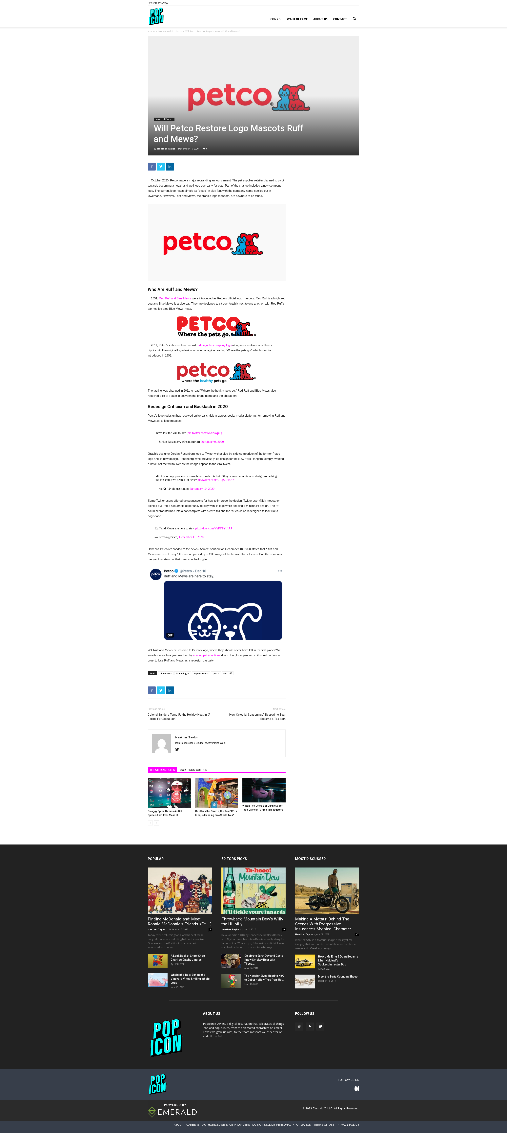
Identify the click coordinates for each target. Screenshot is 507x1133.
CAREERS (192, 1124)
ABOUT (178, 1124)
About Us (320, 19)
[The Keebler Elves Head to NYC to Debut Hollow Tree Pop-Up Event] (231, 981)
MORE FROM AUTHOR (193, 770)
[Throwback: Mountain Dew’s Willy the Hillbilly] (253, 890)
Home (151, 31)
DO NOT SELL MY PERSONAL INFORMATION (281, 1124)
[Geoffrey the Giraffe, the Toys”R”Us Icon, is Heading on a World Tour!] (216, 793)
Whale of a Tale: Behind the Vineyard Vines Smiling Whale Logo (190, 978)
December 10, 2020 (202, 488)
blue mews (166, 673)
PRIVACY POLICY (348, 1124)
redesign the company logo (214, 345)
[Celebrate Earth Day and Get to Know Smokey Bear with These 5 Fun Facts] (231, 961)
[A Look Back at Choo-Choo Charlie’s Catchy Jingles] (158, 961)
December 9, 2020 (212, 441)
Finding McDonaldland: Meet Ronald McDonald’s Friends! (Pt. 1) (180, 921)
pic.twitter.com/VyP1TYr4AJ (213, 528)
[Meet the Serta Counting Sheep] (305, 981)
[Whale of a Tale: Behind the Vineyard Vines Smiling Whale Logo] (158, 980)
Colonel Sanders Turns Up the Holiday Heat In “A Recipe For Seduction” (179, 717)
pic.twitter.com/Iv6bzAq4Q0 (205, 433)
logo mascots (201, 673)
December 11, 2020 (191, 537)
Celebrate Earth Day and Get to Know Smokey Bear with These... (263, 959)
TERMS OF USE (324, 1124)
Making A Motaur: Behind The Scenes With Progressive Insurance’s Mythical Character (323, 924)
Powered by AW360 (158, 2)
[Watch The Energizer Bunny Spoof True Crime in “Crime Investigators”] (264, 790)
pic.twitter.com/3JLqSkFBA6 (215, 479)
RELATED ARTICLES (162, 770)
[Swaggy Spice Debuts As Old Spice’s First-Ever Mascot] (169, 793)
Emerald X (319, 1108)
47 (357, 934)
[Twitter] (178, 749)
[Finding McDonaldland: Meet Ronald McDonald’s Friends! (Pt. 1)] (180, 890)
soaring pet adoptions (206, 655)
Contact (340, 19)
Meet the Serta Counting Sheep (337, 976)
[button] (354, 19)
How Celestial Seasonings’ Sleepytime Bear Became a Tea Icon (257, 717)
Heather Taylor (166, 148)
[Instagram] (299, 1026)
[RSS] (310, 1026)
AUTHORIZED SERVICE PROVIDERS (226, 1124)
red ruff (227, 673)
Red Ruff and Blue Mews (175, 298)
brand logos (182, 673)
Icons (274, 19)
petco (216, 673)
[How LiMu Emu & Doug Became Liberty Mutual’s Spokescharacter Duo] (305, 961)
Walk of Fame (297, 19)
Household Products (170, 31)
